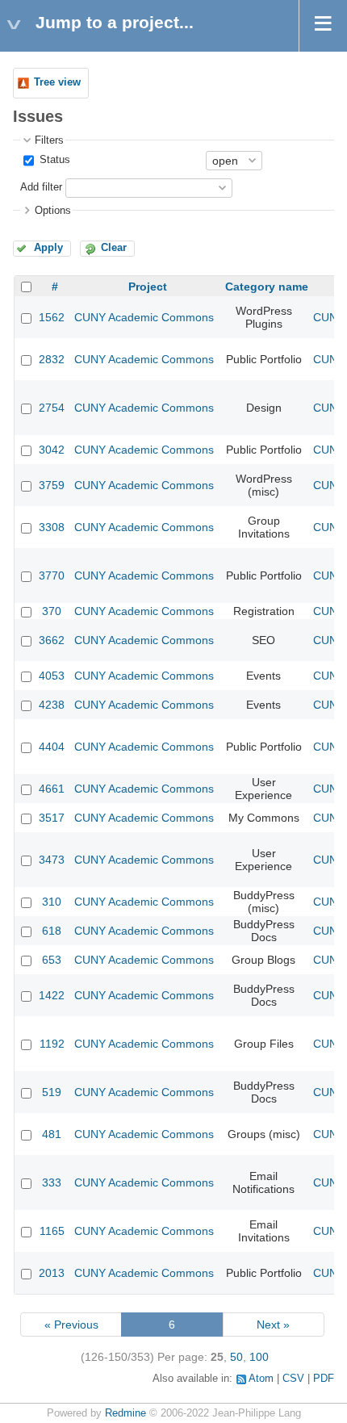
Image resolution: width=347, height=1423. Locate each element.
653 (51, 959)
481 (51, 1134)
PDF (323, 1378)
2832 (52, 359)
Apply (48, 247)
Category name (266, 286)
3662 (52, 640)
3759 (52, 485)
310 (51, 901)
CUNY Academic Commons (144, 317)
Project (147, 286)
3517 (52, 817)
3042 (52, 449)
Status (53, 159)
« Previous (71, 1324)
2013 (52, 1272)
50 (236, 1356)
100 (259, 1356)
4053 (52, 675)
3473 (52, 859)
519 (51, 1092)
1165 (52, 1230)
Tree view (57, 82)
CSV (293, 1378)
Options (53, 210)
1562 (52, 317)
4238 (52, 704)
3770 (52, 575)
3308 (52, 527)
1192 (52, 1043)
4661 (52, 788)
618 (51, 930)
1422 (52, 995)
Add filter (41, 187)
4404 (52, 746)
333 (51, 1182)
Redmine (125, 1413)
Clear (114, 247)
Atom (261, 1378)
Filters (49, 140)
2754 (52, 407)
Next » (273, 1324)
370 (51, 611)
